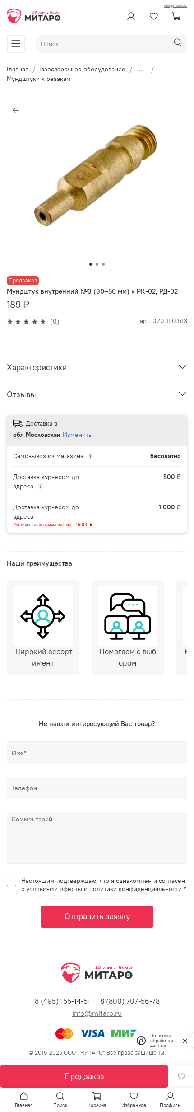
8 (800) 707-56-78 (130, 1000)
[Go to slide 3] (103, 264)
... (141, 69)
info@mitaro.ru (175, 6)
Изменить (77, 435)
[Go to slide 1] (90, 264)
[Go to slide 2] (97, 264)
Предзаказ (84, 1076)
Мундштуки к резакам (39, 79)
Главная (17, 69)
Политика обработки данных (161, 1040)
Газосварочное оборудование (82, 69)
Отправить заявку (97, 916)
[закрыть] (185, 1040)
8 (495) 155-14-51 (62, 1000)
